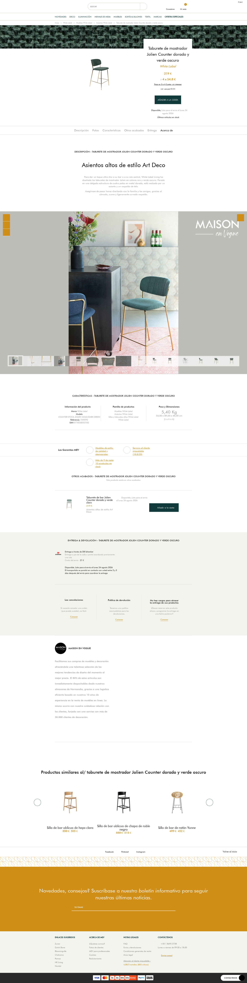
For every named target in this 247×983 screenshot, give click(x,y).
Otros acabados (134, 130)
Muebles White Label (84, 23)
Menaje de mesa (102, 17)
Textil (148, 17)
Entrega (152, 130)
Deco (72, 17)
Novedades (60, 17)
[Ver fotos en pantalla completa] (240, 217)
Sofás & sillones (133, 17)
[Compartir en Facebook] (6, 225)
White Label (67, 23)
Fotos (95, 130)
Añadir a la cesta (168, 100)
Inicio (57, 23)
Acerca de (167, 130)
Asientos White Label (104, 23)
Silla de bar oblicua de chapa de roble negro (123, 827)
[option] (123, 292)
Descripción (81, 130)
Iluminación (84, 17)
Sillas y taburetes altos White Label (123, 417)
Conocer (74, 617)
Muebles (118, 17)
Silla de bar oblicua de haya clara (70, 827)
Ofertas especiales (174, 17)
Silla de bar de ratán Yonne (177, 827)
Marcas (158, 17)
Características (111, 130)
